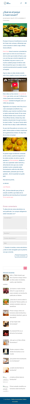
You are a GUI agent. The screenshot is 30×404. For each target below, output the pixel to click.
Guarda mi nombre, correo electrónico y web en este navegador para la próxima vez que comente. (15, 250)
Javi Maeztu (6, 187)
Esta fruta (6, 51)
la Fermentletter (13, 160)
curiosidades (21, 18)
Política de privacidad (16, 399)
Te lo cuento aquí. (8, 197)
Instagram (6, 101)
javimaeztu (7, 18)
